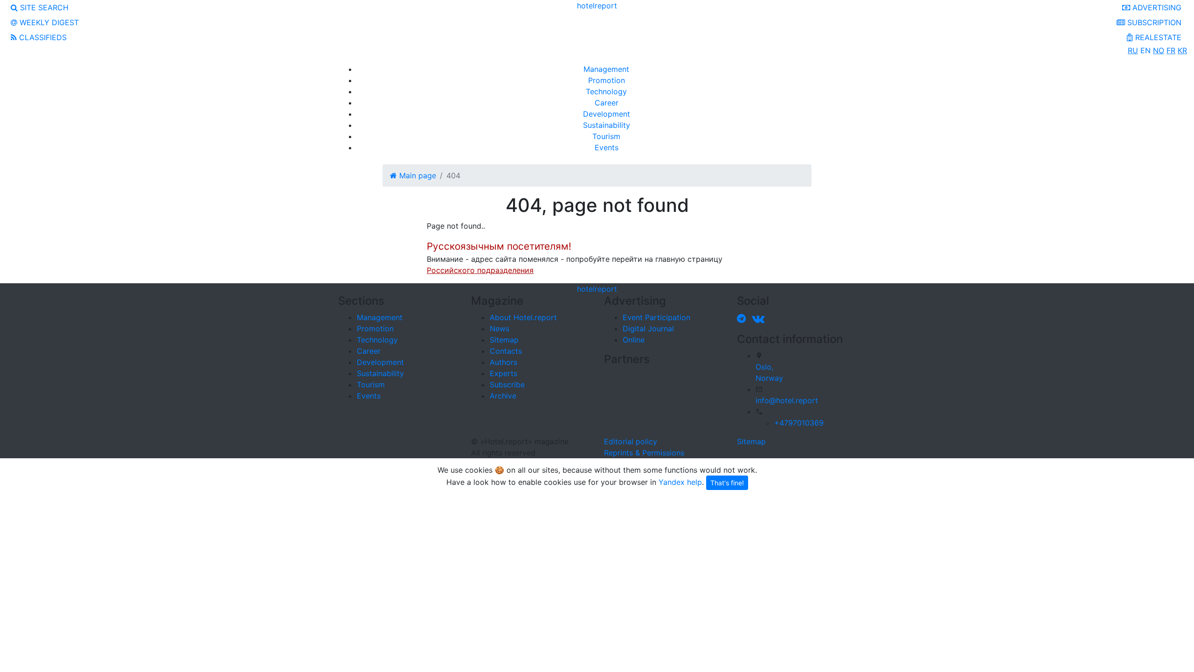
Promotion (606, 80)
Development (606, 114)
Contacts (506, 351)
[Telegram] (743, 318)
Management (606, 69)
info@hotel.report (787, 400)
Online (634, 339)
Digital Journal (648, 328)
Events (606, 147)
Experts (503, 373)
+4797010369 (799, 422)
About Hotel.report (523, 317)
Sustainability (606, 125)
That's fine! (727, 483)
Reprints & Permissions (644, 452)
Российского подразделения (480, 270)
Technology (606, 91)
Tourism (606, 136)
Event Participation (656, 317)
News (499, 328)
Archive (503, 395)
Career (606, 102)
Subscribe (507, 384)
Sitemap (504, 339)
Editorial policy (630, 441)
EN (1145, 50)
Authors (503, 362)
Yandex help (680, 481)
